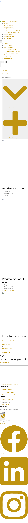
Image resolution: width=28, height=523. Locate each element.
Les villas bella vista (14, 336)
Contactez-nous (8, 38)
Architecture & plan (9, 36)
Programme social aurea (13, 280)
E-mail (1, 412)
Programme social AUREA (13, 31)
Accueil (6, 23)
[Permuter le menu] (0, 65)
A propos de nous (8, 25)
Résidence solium (11, 29)
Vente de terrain (8, 34)
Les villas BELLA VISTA (12, 32)
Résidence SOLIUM (13, 188)
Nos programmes (8, 27)
